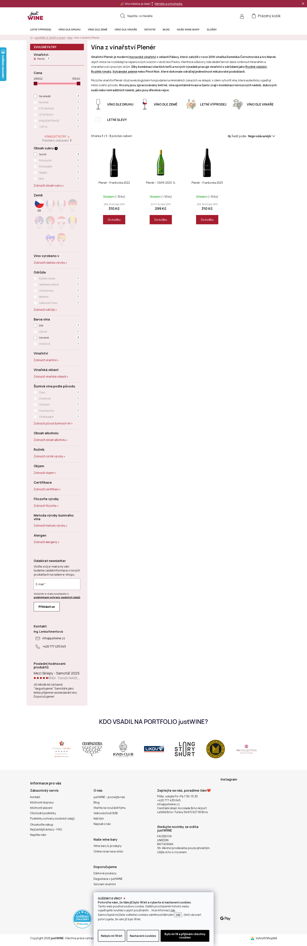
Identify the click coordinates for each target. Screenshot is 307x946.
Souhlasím (185, 936)
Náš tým (99, 818)
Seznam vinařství (105, 884)
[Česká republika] (39, 206)
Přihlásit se (47, 607)
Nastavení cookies (143, 936)
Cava (59, 392)
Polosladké (59, 166)
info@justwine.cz (53, 638)
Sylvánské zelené (125, 72)
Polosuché (59, 160)
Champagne (59, 416)
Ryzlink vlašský (255, 67)
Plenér (43, 58)
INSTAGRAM (165, 844)
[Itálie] (61, 206)
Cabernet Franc (59, 303)
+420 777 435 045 (54, 646)
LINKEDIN (162, 840)
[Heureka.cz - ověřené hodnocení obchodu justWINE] (82, 919)
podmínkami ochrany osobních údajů (57, 597)
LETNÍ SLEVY (59, 114)
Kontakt (35, 797)
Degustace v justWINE (108, 879)
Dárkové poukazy (105, 873)
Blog (96, 802)
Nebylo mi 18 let (111, 936)
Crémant (59, 404)
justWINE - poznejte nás (109, 797)
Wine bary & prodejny (108, 846)
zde (172, 910)
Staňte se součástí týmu (110, 808)
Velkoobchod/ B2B (106, 813)
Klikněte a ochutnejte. (169, 4)
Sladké (59, 172)
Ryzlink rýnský (59, 278)
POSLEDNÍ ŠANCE (59, 120)
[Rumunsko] (72, 223)
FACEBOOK (164, 836)
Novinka (59, 102)
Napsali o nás (102, 824)
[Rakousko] (61, 223)
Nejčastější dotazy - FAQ (46, 829)
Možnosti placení (41, 808)
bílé (58, 325)
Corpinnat (59, 398)
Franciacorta (59, 410)
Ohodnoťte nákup (41, 825)
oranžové (59, 343)
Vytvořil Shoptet (266, 938)
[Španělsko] (61, 240)
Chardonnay (59, 290)
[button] (211, 29)
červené (59, 337)
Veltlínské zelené (59, 284)
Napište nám (38, 835)
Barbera (59, 296)
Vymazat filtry (55, 136)
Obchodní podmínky (43, 813)
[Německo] (72, 206)
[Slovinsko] (50, 240)
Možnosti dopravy (42, 802)
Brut (59, 178)
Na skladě (59, 96)
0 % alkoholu (59, 108)
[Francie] (50, 206)
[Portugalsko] (50, 223)
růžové (59, 331)
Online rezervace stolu (108, 851)
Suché (59, 154)
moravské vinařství (142, 57)
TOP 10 (59, 126)
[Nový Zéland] (39, 223)
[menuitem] (41, 29)
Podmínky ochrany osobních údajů (52, 818)
